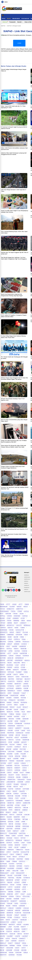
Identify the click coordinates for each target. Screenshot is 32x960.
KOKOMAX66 (19, 800)
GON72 (17, 677)
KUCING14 (24, 644)
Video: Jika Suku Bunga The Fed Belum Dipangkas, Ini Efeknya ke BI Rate (14, 555)
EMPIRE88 (2, 868)
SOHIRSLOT (18, 747)
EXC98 (10, 742)
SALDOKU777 (25, 765)
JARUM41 (2, 684)
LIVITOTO (9, 705)
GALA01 (2, 800)
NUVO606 (2, 705)
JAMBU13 (2, 910)
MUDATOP (17, 845)
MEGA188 (8, 749)
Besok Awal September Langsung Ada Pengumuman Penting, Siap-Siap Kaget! (12, 294)
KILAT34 (2, 646)
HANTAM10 (3, 726)
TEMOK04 (11, 761)
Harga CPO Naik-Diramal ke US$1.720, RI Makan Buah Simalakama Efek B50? (14, 441)
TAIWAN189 (10, 910)
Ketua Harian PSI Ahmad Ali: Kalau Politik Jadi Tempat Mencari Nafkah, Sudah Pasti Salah (13, 446)
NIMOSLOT (16, 831)
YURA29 (24, 882)
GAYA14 (9, 772)
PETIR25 (24, 796)
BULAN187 (2, 758)
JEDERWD (15, 758)
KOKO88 (26, 688)
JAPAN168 (2, 803)
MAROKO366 (25, 910)
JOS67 (7, 941)
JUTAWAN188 (3, 810)
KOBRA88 (26, 691)
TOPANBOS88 (18, 723)
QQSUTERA (9, 829)
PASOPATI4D (10, 733)
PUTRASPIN (11, 686)
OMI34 (23, 817)
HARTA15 (18, 803)
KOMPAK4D (3, 822)
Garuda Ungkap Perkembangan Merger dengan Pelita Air (13, 70)
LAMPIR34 (18, 642)
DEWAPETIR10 (11, 779)
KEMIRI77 (27, 800)
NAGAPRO (22, 791)
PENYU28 (9, 903)
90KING (22, 674)
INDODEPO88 (23, 653)
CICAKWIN (3, 845)
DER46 (16, 721)
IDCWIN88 (2, 644)
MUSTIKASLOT (4, 854)
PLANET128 (18, 913)
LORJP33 (9, 784)
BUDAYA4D (24, 784)
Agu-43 (9, 758)
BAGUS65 (11, 719)
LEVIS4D (18, 740)
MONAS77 (25, 707)
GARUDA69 (22, 906)
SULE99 (29, 779)
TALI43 (23, 712)
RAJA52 (10, 663)
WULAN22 (9, 915)
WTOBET (17, 880)
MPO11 (23, 663)
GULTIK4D (17, 651)
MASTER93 (10, 805)
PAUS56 (9, 621)
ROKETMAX (19, 679)
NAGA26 (11, 952)
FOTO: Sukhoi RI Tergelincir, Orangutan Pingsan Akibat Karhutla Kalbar (14, 315)
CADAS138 (19, 815)
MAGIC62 (10, 882)
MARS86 (10, 623)
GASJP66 (2, 936)
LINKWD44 (18, 908)
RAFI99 (29, 621)
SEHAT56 (17, 936)
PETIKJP (3, 623)
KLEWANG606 (3, 630)
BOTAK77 (26, 934)
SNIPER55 (2, 653)
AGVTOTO (19, 625)
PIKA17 (8, 646)
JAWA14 (2, 670)
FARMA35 (2, 635)
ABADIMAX (3, 637)
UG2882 (2, 749)
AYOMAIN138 (3, 735)
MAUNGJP (2, 850)
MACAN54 (12, 866)
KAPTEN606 (26, 789)
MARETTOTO (19, 609)
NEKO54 (2, 889)
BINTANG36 (9, 929)
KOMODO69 (3, 728)
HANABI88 (16, 899)
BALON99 (10, 721)
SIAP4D (3, 25)
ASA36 (20, 812)
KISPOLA (26, 611)
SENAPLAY (20, 681)
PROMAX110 (12, 700)
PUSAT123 (9, 931)
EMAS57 (18, 632)
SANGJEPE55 (21, 779)
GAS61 (10, 847)
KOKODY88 (18, 952)
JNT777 (20, 604)
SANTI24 (16, 667)
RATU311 (25, 824)
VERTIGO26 (11, 672)
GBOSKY (25, 885)
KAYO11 (24, 948)
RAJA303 (2, 618)
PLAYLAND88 (18, 875)
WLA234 (8, 906)
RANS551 (12, 707)
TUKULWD (10, 730)
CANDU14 (10, 728)
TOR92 (1, 836)
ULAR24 (22, 705)
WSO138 (18, 735)
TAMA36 (27, 604)
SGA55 (9, 831)
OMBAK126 (17, 810)
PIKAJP (23, 894)
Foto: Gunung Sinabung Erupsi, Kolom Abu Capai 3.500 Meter (14, 232)
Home (3, 18)
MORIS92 (2, 702)
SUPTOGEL (19, 864)
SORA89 (18, 719)
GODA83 (3, 733)
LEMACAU (11, 908)
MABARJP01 (11, 850)
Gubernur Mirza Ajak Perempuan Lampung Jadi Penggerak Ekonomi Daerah (13, 153)
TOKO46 (15, 614)
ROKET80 (8, 793)
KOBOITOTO (20, 726)
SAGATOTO (3, 892)
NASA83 (11, 630)
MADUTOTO (18, 808)
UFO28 (25, 875)
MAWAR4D (16, 621)
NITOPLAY (9, 843)
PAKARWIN (3, 819)
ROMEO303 (10, 894)
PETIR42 (17, 805)
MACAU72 (2, 716)
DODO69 (9, 616)
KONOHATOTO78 (4, 922)
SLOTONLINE (10, 688)
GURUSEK (18, 789)
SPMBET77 (19, 854)
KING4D (14, 604)
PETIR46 (9, 786)
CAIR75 (16, 903)
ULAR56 (17, 754)
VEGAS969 (26, 728)
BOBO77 (10, 943)
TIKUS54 (13, 611)
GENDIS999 (25, 719)
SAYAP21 (24, 845)
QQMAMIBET (3, 656)
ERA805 (28, 772)
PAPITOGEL (23, 749)
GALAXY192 (3, 723)
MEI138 (27, 681)
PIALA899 (23, 754)
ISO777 (9, 653)
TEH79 (16, 798)
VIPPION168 (19, 635)
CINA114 (15, 674)
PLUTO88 (16, 927)
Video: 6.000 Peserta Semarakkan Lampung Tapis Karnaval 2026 (14, 148)
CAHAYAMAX (3, 719)
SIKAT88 (9, 674)
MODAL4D (24, 735)
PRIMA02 (14, 861)
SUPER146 (17, 770)
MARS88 (15, 749)
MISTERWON (21, 700)
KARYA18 (3, 628)
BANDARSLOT (11, 691)
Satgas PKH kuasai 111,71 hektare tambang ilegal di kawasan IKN (14, 509)
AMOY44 (19, 934)
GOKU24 (16, 763)
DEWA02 (2, 852)
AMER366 (2, 754)
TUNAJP (23, 693)
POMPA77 (10, 808)
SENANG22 (9, 889)
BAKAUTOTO (3, 824)
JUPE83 (10, 651)
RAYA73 (26, 607)
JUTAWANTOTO (4, 885)
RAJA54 (27, 850)
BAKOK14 (27, 660)
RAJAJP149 (9, 737)
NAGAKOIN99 (19, 761)
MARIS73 (2, 817)
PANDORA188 (11, 726)
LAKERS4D (3, 777)
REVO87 (2, 829)
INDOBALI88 (10, 826)
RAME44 (2, 880)
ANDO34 (2, 698)
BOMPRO (2, 712)
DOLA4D (26, 751)
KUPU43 (10, 819)
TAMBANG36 (10, 635)
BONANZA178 (3, 761)
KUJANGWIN (24, 737)
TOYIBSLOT (17, 917)
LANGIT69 (16, 702)
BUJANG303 (10, 665)
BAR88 (22, 758)
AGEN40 (2, 899)
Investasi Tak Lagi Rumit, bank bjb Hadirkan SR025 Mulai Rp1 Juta (14, 488)
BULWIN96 (17, 929)
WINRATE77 (18, 728)
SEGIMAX (8, 698)
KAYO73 (25, 917)
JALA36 (19, 707)
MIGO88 (18, 777)
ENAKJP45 (2, 693)
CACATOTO (15, 920)
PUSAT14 (2, 857)
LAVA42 (23, 730)
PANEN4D (22, 721)
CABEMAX (2, 796)
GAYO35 (20, 922)
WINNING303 (22, 901)
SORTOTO (9, 770)
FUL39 (23, 716)
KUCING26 (18, 824)
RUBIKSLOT (3, 943)
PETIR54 (10, 917)
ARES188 (25, 808)
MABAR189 (17, 817)
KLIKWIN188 (3, 679)
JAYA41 (2, 840)
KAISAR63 (9, 754)
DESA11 (17, 948)
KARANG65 (16, 693)
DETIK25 (24, 880)
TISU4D (9, 618)
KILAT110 (28, 761)
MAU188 (16, 637)
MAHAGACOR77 (20, 873)
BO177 (1, 614)
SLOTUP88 (2, 658)
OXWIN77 (19, 744)
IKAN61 (16, 628)
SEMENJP (17, 943)
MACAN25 (8, 899)
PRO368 (16, 772)
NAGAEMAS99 (18, 660)
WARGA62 (2, 875)
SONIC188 (26, 815)
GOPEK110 (17, 639)
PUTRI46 (17, 712)
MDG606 (23, 695)
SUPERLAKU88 (4, 707)
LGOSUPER (23, 903)
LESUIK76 (2, 621)
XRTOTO (2, 649)
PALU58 (16, 847)
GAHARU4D (12, 955)
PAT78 (10, 810)
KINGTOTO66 (25, 677)
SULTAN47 (12, 607)
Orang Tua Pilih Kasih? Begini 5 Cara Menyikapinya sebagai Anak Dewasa (14, 211)
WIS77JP (2, 784)
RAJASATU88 (26, 913)
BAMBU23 (24, 810)
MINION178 (12, 924)
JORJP (23, 843)
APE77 (16, 894)
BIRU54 (2, 812)
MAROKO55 (3, 887)
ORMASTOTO (19, 850)
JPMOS (8, 871)
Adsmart (5, 22)
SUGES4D (24, 651)
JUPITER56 (3, 677)
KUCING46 (9, 838)
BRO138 (11, 824)
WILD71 (16, 623)
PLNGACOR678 (13, 833)
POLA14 (2, 765)
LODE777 (18, 686)
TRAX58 (2, 604)
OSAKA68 (2, 831)
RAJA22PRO (24, 702)
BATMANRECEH (20, 658)
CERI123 (3, 805)
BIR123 (2, 782)
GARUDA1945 (3, 952)
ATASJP (17, 737)
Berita (9, 18)
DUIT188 (2, 931)
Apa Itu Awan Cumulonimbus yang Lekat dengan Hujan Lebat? (14, 420)
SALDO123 (2, 663)
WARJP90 (17, 910)
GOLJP (22, 772)
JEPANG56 (17, 829)
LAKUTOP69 (11, 751)
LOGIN (19, 43)
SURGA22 (18, 656)
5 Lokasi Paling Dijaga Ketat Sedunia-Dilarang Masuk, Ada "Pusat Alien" (13, 336)
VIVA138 (10, 723)
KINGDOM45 (17, 616)
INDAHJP (9, 644)
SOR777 (10, 763)
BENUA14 (2, 625)
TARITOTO (2, 721)
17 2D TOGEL (3, 700)
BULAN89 (17, 796)
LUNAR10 (23, 763)
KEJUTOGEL (3, 847)
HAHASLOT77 (3, 833)
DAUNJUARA (10, 948)
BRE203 (24, 756)
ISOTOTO (2, 747)
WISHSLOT (24, 775)
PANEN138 (2, 808)
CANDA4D (10, 642)
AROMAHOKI (22, 646)
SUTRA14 (16, 843)
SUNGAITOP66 (3, 744)
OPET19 (10, 887)
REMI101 (16, 649)
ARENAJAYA (3, 775)
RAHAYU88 (23, 649)
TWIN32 (8, 836)
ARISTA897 (10, 660)
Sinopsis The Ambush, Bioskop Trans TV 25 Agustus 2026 (12, 399)
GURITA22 (25, 616)
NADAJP (12, 632)
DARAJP (26, 952)
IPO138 (22, 618)
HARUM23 (12, 945)
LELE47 (24, 714)
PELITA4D (25, 632)
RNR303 (27, 859)
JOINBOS (13, 922)
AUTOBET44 (27, 878)
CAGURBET (10, 936)
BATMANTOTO (9, 840)
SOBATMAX (9, 765)
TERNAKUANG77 (4, 873)
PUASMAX (9, 684)
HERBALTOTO (10, 609)
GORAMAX (19, 751)
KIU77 (28, 730)
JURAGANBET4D (11, 782)
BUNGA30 (10, 822)
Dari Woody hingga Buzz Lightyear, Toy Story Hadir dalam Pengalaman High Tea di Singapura (14, 258)
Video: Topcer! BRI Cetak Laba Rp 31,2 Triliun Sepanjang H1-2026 (13, 106)
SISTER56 (3, 763)
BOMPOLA (2, 730)
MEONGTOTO (10, 625)
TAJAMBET (19, 672)
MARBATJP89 (26, 803)
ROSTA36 (23, 698)
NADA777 (23, 927)
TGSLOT (2, 948)
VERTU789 (8, 614)
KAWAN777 (17, 768)
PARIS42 (11, 798)
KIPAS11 (9, 852)
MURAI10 (8, 812)
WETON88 (9, 709)
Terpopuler (12, 22)
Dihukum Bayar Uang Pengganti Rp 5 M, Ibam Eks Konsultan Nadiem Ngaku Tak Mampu (14, 378)
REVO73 (16, 786)
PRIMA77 (2, 665)
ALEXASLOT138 (20, 630)
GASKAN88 (9, 950)
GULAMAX (26, 924)
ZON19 (1, 941)
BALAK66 (19, 878)
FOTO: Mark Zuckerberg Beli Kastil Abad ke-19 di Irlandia (14, 529)
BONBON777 (14, 901)
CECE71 (23, 899)
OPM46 (23, 822)
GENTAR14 (17, 889)
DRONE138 (2, 672)
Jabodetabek (16, 18)
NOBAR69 (16, 742)
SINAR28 (2, 913)
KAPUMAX (19, 866)
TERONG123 (11, 777)
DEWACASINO (3, 815)
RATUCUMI (12, 859)
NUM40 (26, 672)
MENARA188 (10, 880)
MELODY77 (27, 679)
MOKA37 (15, 791)
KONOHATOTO (3, 632)
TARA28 (22, 709)
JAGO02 (16, 709)
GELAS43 (9, 875)
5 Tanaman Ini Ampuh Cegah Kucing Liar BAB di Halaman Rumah (14, 127)
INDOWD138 (19, 840)
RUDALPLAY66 (3, 945)
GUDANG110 (3, 742)
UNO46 (23, 639)
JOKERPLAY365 (14, 695)
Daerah (19, 22)
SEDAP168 (16, 852)
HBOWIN (8, 670)
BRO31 (16, 705)
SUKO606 (2, 894)
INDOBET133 (10, 803)
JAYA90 (17, 822)
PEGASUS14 (26, 642)
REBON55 (2, 660)
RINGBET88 (4, 896)
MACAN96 (23, 950)
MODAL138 (10, 658)
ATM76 (23, 931)
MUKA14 (2, 737)
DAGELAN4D (3, 756)
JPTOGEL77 (22, 857)
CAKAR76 (9, 667)
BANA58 (18, 714)
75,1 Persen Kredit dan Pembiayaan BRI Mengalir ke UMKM (14, 357)
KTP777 (8, 604)
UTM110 (12, 854)
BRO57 (29, 712)
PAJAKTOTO (11, 681)
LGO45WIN (2, 686)
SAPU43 (23, 665)
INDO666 (11, 735)
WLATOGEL (11, 878)
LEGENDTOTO (10, 800)
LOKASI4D (26, 908)
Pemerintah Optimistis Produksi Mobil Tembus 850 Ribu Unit (13, 534)
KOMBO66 (25, 777)
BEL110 (25, 747)
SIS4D (25, 744)
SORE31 (2, 793)
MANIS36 (2, 791)
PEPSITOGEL (26, 896)
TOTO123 (2, 609)
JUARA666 (2, 917)
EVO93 (18, 775)
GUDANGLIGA (19, 733)
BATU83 (2, 906)
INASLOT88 (17, 663)
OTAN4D (20, 611)
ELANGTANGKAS (4, 611)
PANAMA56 (16, 618)
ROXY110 (12, 815)
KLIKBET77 (24, 929)
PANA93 (24, 805)
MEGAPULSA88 (4, 695)
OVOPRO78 (26, 656)
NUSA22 (28, 733)
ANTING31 (16, 716)
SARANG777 (23, 623)
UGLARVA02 (3, 789)
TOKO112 (18, 896)
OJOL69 (17, 730)
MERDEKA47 (27, 625)
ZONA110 (2, 688)
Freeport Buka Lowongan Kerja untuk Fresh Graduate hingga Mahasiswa (13, 467)
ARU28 (24, 887)
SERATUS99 (3, 651)
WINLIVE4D (3, 642)
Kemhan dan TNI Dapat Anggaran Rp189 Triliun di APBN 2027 (14, 253)
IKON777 (19, 691)
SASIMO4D (17, 887)
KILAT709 (12, 744)
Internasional (25, 18)
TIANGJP (16, 915)
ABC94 (23, 621)
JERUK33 (25, 684)
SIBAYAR (9, 716)
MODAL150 (10, 712)
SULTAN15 (9, 747)
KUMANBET (3, 927)
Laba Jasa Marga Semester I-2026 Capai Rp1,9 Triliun (13, 190)
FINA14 (9, 791)
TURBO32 (11, 714)
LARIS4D (11, 656)
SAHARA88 (20, 782)
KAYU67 (12, 885)
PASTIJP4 (17, 765)
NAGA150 (2, 915)
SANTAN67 (23, 670)
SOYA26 (23, 667)
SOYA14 (25, 768)
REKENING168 (3, 607)
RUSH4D (2, 709)
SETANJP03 (3, 740)
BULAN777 (11, 775)
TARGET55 (9, 768)
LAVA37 (14, 836)
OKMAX (15, 812)
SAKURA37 (25, 936)
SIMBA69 (2, 768)
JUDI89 (22, 831)
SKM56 (22, 637)
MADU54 (19, 607)
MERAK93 (16, 644)
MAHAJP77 (16, 670)
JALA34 (21, 614)
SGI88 (22, 871)
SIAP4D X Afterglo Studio (14, 25)
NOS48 (8, 857)
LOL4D (17, 665)
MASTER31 (11, 679)
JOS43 (12, 873)
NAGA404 (9, 817)
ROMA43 (9, 702)
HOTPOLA (2, 616)
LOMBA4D (23, 847)
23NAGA (24, 770)
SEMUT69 (2, 667)
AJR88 (24, 892)
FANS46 (19, 945)
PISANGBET (19, 868)
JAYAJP (10, 639)
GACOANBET (3, 859)
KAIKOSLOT (3, 908)
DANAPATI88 (26, 740)
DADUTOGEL (22, 833)
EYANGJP (16, 793)
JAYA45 (24, 829)
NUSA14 (16, 838)
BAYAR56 (14, 646)
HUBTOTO (3, 681)
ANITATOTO (22, 861)
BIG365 (10, 637)
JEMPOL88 (2, 691)
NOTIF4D (2, 674)
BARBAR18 (18, 688)
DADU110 (10, 628)
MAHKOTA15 (18, 684)
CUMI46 (23, 628)
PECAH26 (16, 950)
